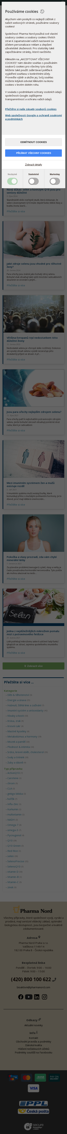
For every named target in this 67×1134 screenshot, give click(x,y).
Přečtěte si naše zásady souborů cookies (31, 109)
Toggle (12, 181)
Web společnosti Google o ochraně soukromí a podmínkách (33, 117)
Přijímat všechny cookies (33, 153)
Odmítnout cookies (33, 142)
